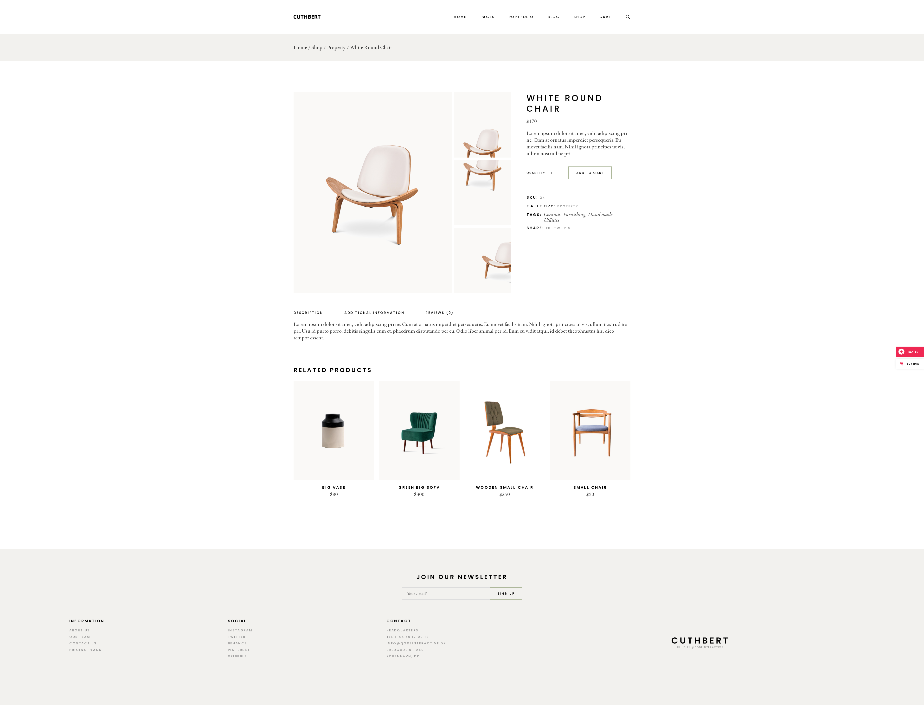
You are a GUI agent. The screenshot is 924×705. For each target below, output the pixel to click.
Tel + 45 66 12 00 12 (407, 637)
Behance (237, 643)
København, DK (403, 656)
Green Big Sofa (419, 487)
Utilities (551, 219)
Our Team (79, 637)
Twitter (237, 637)
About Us (79, 630)
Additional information (374, 312)
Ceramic (552, 214)
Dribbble (237, 656)
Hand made (600, 214)
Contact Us (83, 643)
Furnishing (574, 214)
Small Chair (590, 487)
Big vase (334, 487)
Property (567, 206)
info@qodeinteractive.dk (416, 643)
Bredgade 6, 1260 (405, 650)
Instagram (240, 630)
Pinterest (239, 650)
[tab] (308, 312)
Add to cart (590, 173)
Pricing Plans (85, 650)
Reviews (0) (439, 312)
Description (308, 312)
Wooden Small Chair (504, 487)
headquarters (402, 630)
